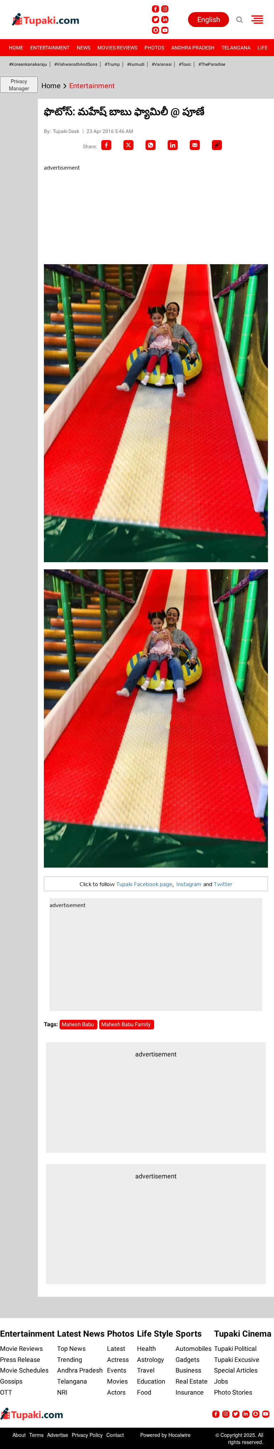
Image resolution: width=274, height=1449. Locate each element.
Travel (145, 1370)
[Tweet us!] (155, 19)
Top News (71, 1348)
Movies (117, 1381)
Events (116, 1370)
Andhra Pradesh (192, 47)
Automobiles (194, 1348)
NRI (62, 1392)
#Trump (112, 64)
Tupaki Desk (66, 131)
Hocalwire (179, 1434)
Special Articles (236, 1370)
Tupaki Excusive (236, 1359)
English (208, 19)
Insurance (190, 1392)
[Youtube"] (164, 30)
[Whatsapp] (150, 145)
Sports (189, 1334)
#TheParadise (211, 64)
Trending (69, 1359)
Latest (116, 1348)
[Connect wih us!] (164, 19)
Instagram (188, 884)
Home (16, 47)
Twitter (223, 884)
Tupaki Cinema (243, 1334)
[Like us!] (155, 8)
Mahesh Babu (78, 1024)
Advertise (57, 1434)
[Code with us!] (155, 30)
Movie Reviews (21, 1348)
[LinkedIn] (172, 145)
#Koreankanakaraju (28, 64)
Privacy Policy (87, 1434)
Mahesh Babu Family (126, 1024)
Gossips (11, 1381)
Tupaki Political (235, 1348)
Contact (115, 1434)
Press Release (20, 1359)
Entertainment (50, 47)
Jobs (221, 1381)
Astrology (150, 1359)
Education (151, 1381)
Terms (36, 1434)
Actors (116, 1392)
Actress (118, 1359)
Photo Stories (233, 1392)
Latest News (81, 1334)
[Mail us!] (265, 1414)
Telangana (236, 47)
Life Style (155, 1334)
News (83, 47)
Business (188, 1370)
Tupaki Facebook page (144, 884)
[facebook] (106, 145)
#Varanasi (162, 64)
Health (146, 1348)
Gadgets (187, 1359)
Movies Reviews (117, 47)
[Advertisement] (97, 218)
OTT (6, 1392)
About (19, 1434)
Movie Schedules (24, 1370)
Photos (154, 47)
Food (144, 1392)
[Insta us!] (164, 8)
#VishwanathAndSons (75, 64)
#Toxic (185, 64)
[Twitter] (128, 145)
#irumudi (135, 64)
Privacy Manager (19, 85)
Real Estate (192, 1381)
